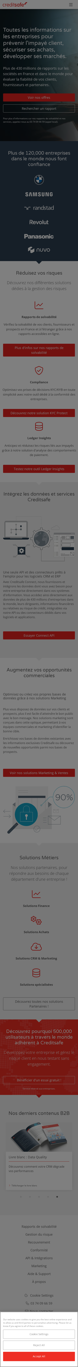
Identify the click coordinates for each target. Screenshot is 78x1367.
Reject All (39, 1345)
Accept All (39, 1356)
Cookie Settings (39, 1334)
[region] (39, 1339)
